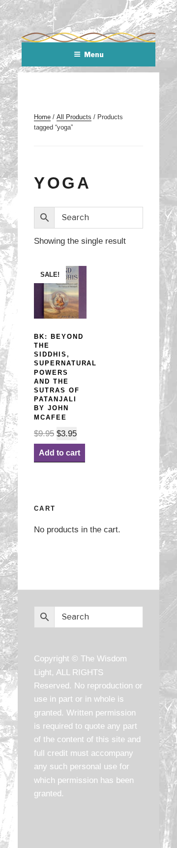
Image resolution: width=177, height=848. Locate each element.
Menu (94, 54)
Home (42, 117)
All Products (74, 117)
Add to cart (59, 453)
